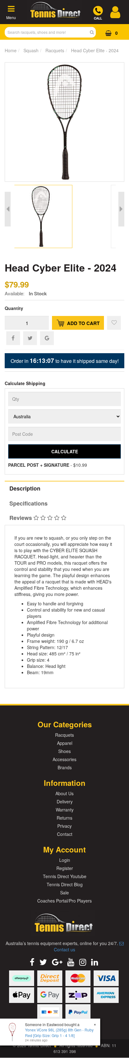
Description (24, 488)
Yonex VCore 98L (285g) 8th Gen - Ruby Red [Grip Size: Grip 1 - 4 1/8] (59, 1032)
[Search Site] (94, 32)
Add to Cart (83, 323)
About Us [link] (64, 793)
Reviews (21, 518)
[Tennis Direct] (54, 17)
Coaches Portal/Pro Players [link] (64, 901)
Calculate (64, 451)
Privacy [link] (64, 826)
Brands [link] (65, 767)
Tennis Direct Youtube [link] (64, 876)
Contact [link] (64, 834)
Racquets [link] (64, 735)
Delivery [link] (65, 801)
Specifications (28, 503)
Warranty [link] (65, 809)
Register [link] (64, 868)
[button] (114, 323)
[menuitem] (13, 337)
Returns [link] (64, 818)
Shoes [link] (64, 751)
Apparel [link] (64, 743)
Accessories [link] (64, 759)
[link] (32, 961)
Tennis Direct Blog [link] (65, 884)
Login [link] (64, 860)
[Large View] (46, 216)
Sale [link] (64, 892)
